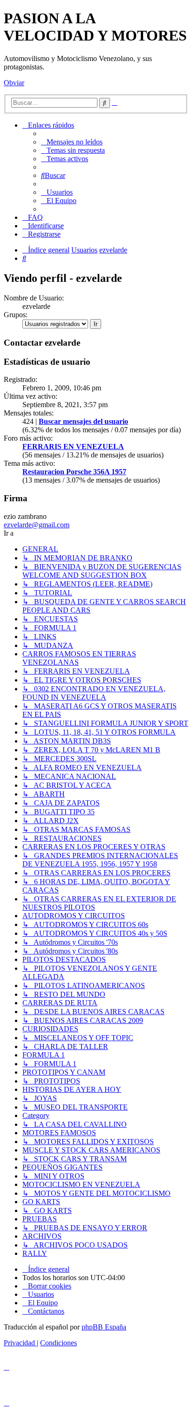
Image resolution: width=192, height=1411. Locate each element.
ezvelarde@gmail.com (36, 525)
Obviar (14, 83)
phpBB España (104, 1327)
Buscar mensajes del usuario (83, 421)
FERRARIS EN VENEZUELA (73, 446)
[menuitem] (72, 142)
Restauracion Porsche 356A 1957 (74, 472)
